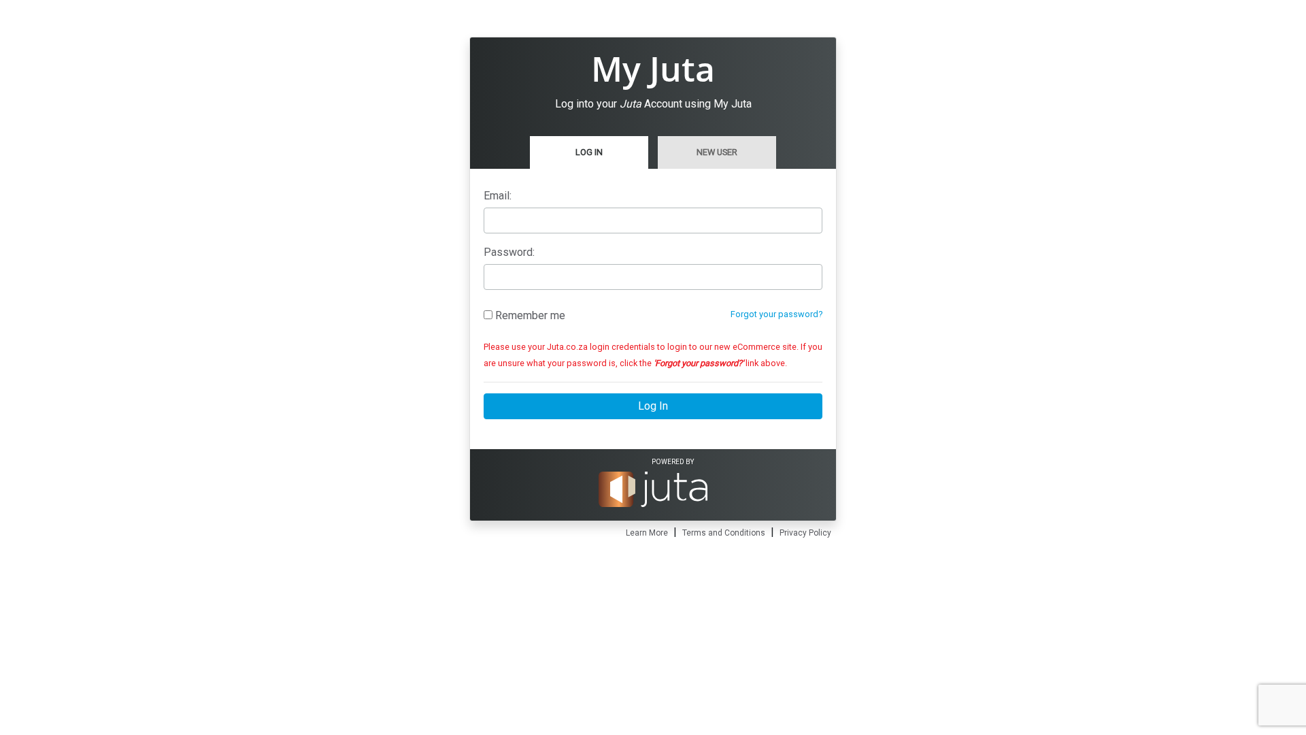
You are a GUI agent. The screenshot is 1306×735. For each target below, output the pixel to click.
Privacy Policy (805, 533)
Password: (509, 252)
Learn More (647, 533)
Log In (589, 152)
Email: (498, 195)
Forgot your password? (776, 314)
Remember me (528, 315)
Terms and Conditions (723, 533)
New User (717, 152)
